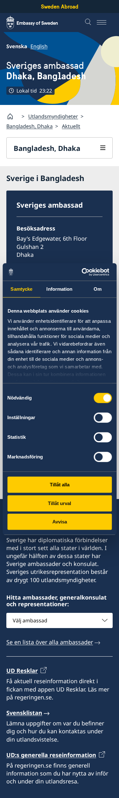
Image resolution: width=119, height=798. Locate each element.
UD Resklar (22, 670)
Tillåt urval (59, 503)
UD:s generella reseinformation (51, 755)
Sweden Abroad (59, 6)
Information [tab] (59, 289)
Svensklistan (24, 713)
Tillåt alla (59, 484)
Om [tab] (98, 289)
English (39, 46)
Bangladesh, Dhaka (29, 126)
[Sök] (89, 22)
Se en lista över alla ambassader (49, 642)
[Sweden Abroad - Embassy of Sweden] (38, 22)
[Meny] (105, 22)
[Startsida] (12, 116)
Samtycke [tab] (21, 289)
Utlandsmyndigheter (53, 116)
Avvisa (59, 521)
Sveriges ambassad (46, 70)
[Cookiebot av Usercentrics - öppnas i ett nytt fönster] (85, 272)
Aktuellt (71, 126)
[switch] (103, 417)
